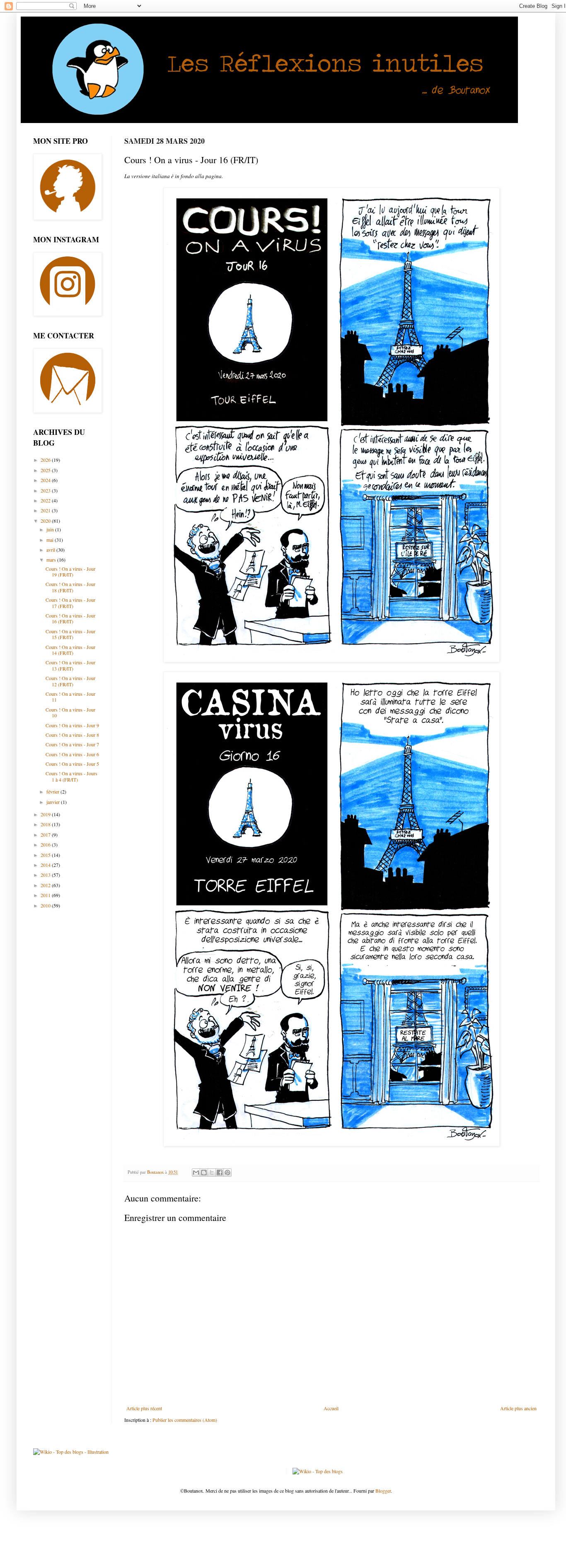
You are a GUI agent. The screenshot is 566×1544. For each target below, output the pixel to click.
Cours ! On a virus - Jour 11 (70, 696)
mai (50, 539)
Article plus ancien (518, 1408)
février (53, 791)
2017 (46, 834)
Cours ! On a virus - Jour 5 (72, 763)
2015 (46, 855)
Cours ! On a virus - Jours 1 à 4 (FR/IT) (71, 776)
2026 (46, 459)
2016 (46, 844)
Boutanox (156, 1172)
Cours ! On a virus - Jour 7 (72, 744)
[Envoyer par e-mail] (196, 1172)
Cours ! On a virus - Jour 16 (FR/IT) (70, 618)
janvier (53, 802)
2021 (46, 510)
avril (51, 549)
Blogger (383, 1490)
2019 (46, 814)
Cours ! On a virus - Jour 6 (72, 754)
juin (50, 529)
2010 (46, 905)
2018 (46, 824)
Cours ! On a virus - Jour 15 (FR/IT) (70, 634)
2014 (46, 864)
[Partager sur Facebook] (219, 1172)
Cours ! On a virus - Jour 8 (72, 734)
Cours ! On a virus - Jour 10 (70, 712)
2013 (46, 874)
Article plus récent (144, 1408)
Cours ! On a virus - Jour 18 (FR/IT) (70, 587)
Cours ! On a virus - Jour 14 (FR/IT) (70, 650)
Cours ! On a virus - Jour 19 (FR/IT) (70, 571)
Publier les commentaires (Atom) (184, 1419)
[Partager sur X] (212, 1172)
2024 (46, 480)
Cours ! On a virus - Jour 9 (72, 725)
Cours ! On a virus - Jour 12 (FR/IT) (70, 681)
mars (51, 559)
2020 (46, 520)
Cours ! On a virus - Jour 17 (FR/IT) (70, 602)
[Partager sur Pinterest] (227, 1172)
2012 (46, 885)
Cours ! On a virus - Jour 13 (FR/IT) (70, 665)
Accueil (331, 1408)
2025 (46, 470)
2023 (46, 490)
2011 (46, 895)
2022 (46, 500)
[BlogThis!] (204, 1172)
